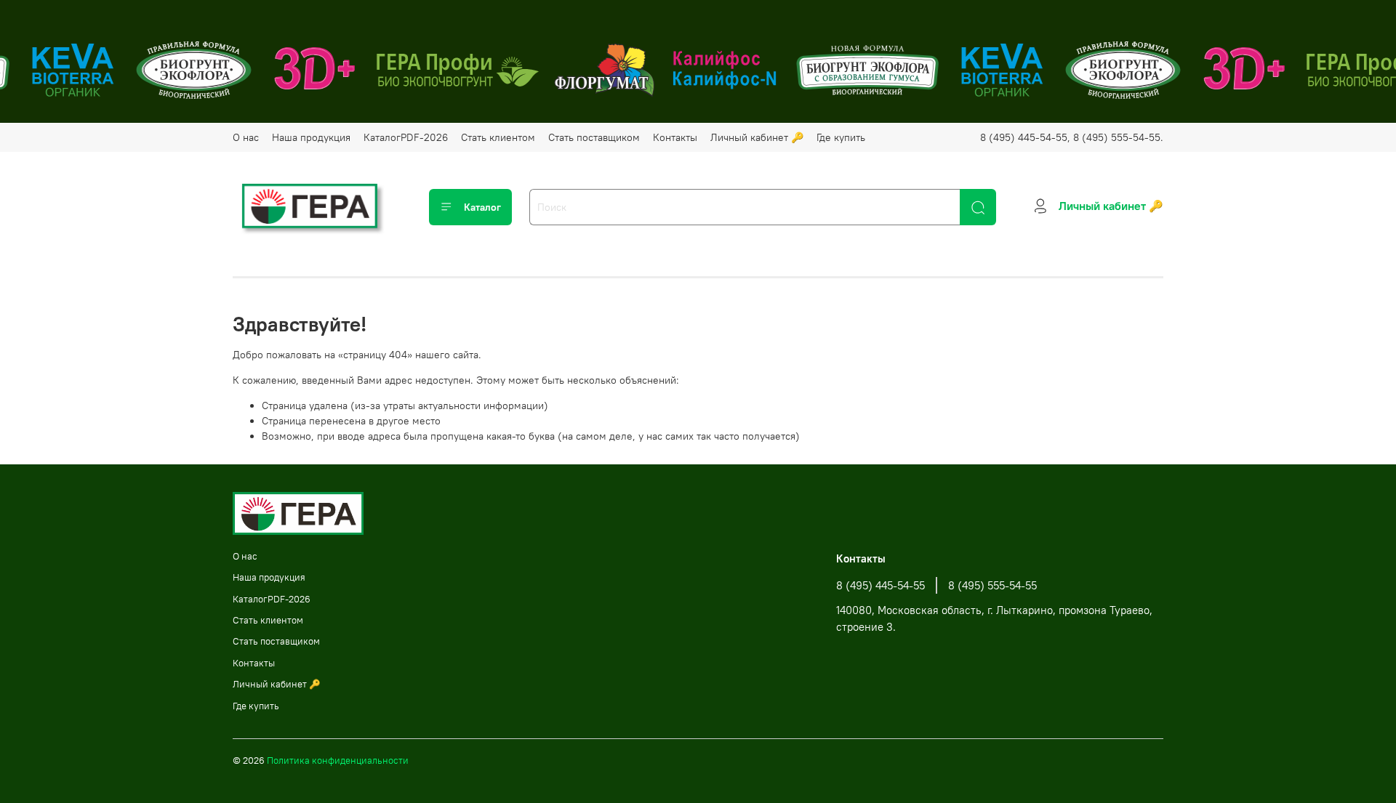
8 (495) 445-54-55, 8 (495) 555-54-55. (1071, 137)
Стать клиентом (498, 137)
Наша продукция (311, 137)
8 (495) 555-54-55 (992, 585)
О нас (246, 137)
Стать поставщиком (594, 137)
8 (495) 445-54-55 (880, 585)
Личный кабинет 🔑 (756, 137)
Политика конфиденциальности (338, 760)
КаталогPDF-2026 (406, 137)
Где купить (841, 137)
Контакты (675, 137)
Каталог (482, 207)
